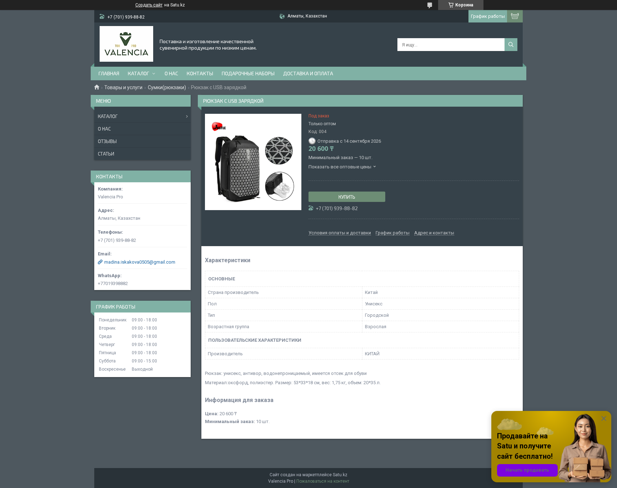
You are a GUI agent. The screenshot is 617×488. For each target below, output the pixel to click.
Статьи (106, 154)
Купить (346, 197)
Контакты (200, 73)
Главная (109, 73)
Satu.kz (340, 474)
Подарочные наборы (248, 73)
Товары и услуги (123, 87)
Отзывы (107, 141)
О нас (171, 73)
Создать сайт (148, 4)
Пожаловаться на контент (322, 481)
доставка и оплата (308, 73)
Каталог (138, 73)
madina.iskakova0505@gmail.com (139, 262)
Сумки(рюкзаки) (167, 87)
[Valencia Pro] (126, 44)
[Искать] (511, 44)
